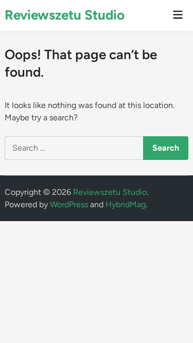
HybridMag (126, 204)
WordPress (69, 204)
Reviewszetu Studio (65, 15)
